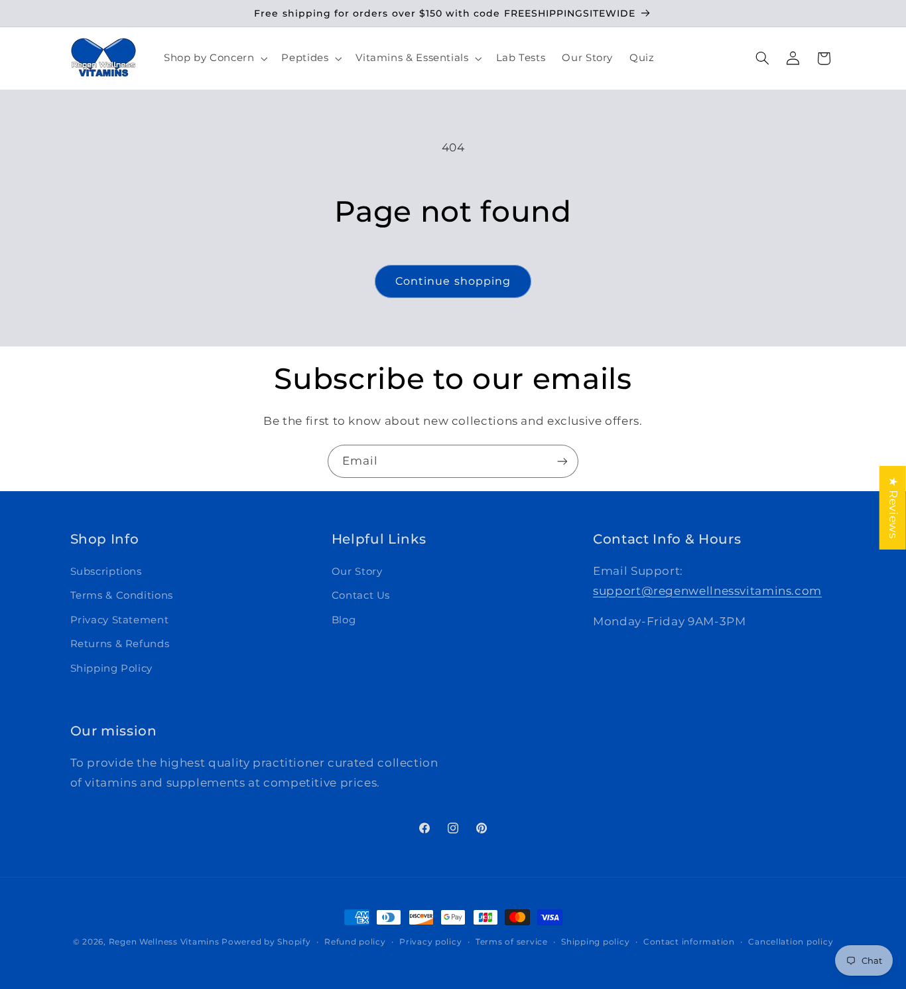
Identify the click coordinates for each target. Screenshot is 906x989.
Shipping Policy (111, 668)
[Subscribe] (562, 461)
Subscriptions (106, 571)
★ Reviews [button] (893, 508)
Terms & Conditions (121, 595)
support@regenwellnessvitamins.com (707, 590)
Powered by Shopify (266, 942)
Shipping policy (595, 942)
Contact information (689, 942)
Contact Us (361, 595)
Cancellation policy (790, 942)
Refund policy (355, 942)
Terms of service (512, 942)
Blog (344, 620)
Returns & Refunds (120, 644)
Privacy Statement (119, 620)
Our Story (357, 571)
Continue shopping (453, 281)
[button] (214, 58)
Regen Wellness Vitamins (164, 942)
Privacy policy (430, 942)
